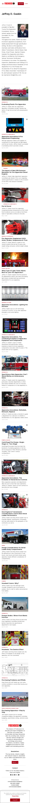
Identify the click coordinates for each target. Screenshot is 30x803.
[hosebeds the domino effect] (15, 638)
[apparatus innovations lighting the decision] (15, 293)
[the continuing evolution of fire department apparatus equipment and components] (15, 325)
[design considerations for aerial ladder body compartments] (15, 536)
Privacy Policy (15, 796)
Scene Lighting (6, 268)
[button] (3, 4)
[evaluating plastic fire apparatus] (15, 93)
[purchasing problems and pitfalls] (15, 668)
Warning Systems (6, 302)
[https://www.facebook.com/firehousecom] (11, 775)
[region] (15, 797)
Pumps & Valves (6, 440)
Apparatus (5, 102)
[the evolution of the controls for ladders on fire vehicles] (15, 466)
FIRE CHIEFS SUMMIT (15, 783)
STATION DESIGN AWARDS (15, 786)
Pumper (4, 581)
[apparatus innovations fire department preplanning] (15, 125)
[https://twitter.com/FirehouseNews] (16, 775)
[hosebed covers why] (15, 572)
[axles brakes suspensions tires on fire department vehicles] (15, 227)
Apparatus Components (8, 134)
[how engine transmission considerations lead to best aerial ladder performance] (15, 500)
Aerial (3, 545)
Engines (5, 168)
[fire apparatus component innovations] (15, 195)
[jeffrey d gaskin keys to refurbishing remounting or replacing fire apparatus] (15, 399)
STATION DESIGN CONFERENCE (15, 781)
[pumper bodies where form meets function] (15, 604)
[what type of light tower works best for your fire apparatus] (15, 259)
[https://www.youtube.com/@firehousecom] (18, 775)
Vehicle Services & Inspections (10, 708)
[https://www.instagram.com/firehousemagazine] (13, 775)
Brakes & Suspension (7, 236)
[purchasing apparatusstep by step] (15, 699)
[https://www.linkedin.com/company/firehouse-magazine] (15, 775)
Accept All (15, 800)
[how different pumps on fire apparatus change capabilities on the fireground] (15, 431)
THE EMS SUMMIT (15, 785)
